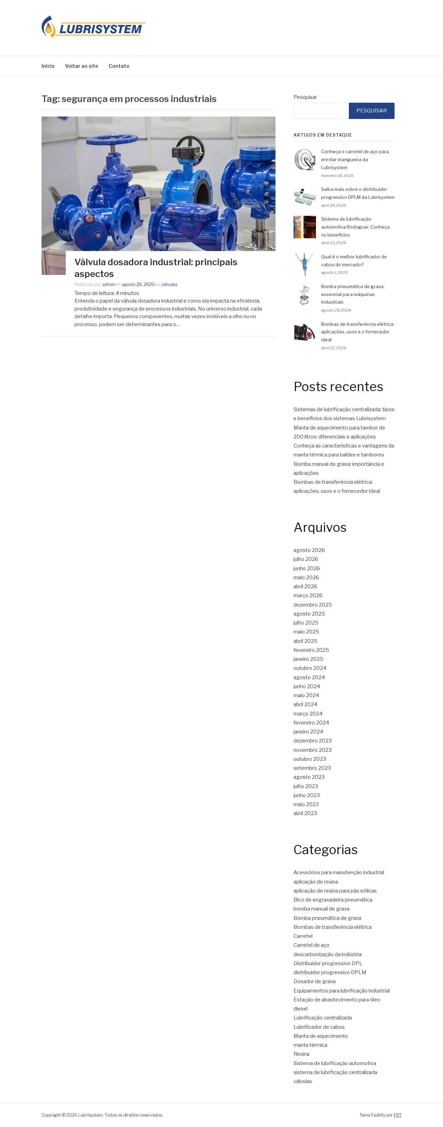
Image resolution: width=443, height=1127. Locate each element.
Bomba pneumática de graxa (327, 918)
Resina (301, 1054)
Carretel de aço (311, 945)
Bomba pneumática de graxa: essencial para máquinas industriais (353, 294)
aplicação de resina (315, 882)
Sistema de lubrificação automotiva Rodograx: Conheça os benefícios (355, 227)
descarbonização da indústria (327, 954)
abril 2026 (305, 586)
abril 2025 (305, 641)
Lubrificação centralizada (322, 1018)
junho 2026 (306, 568)
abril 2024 (305, 704)
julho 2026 (305, 559)
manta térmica (310, 1045)
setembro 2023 (312, 768)
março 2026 (308, 595)
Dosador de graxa (314, 981)
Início (48, 66)
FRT (397, 1115)
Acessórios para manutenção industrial (338, 872)
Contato (119, 66)
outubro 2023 (309, 759)
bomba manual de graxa (321, 909)
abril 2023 (305, 813)
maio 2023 (306, 804)
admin (108, 284)
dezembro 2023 (312, 741)
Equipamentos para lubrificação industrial (341, 991)
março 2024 (308, 714)
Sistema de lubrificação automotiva (334, 1063)
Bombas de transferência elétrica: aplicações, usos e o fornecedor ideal (357, 332)
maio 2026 (306, 577)
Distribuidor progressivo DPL (327, 963)
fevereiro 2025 (311, 650)
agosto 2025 (309, 614)
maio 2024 (306, 695)
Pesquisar (305, 97)
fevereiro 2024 (311, 723)
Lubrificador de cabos (319, 1027)
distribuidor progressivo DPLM (330, 972)
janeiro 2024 (308, 732)
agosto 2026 (309, 550)
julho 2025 (305, 623)
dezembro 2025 (312, 605)
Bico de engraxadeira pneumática (332, 900)
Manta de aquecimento (320, 1036)
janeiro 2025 (308, 659)
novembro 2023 (312, 750)
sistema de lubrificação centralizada (335, 1072)
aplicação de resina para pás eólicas (335, 891)
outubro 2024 (309, 668)
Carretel (303, 936)
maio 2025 (306, 632)
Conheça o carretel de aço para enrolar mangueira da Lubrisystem (355, 159)
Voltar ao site (81, 66)
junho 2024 (306, 686)
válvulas (169, 284)
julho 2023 (305, 786)
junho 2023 (306, 795)
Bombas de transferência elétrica (332, 927)
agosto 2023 (309, 777)
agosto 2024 (309, 677)
